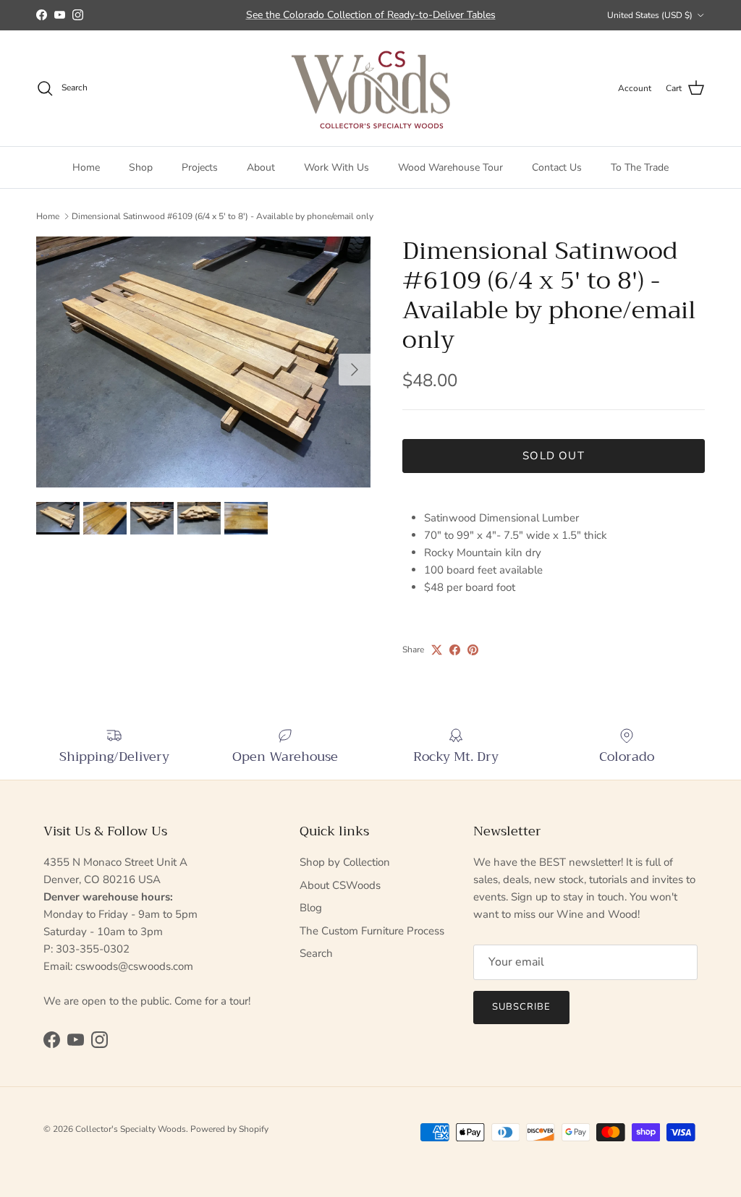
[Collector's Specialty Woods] (371, 88)
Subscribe (521, 1006)
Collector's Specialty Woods (130, 1129)
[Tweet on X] (436, 649)
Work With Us (336, 167)
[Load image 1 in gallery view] (203, 362)
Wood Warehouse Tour (450, 167)
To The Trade (640, 167)
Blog (311, 907)
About (261, 167)
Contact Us (557, 167)
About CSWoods (340, 885)
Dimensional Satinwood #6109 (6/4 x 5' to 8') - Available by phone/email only (222, 216)
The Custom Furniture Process (372, 931)
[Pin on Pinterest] (472, 649)
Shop (141, 167)
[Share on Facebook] (454, 649)
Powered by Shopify (229, 1129)
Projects (200, 167)
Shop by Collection (345, 862)
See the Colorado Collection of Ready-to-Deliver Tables (371, 15)
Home (86, 167)
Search (316, 953)
